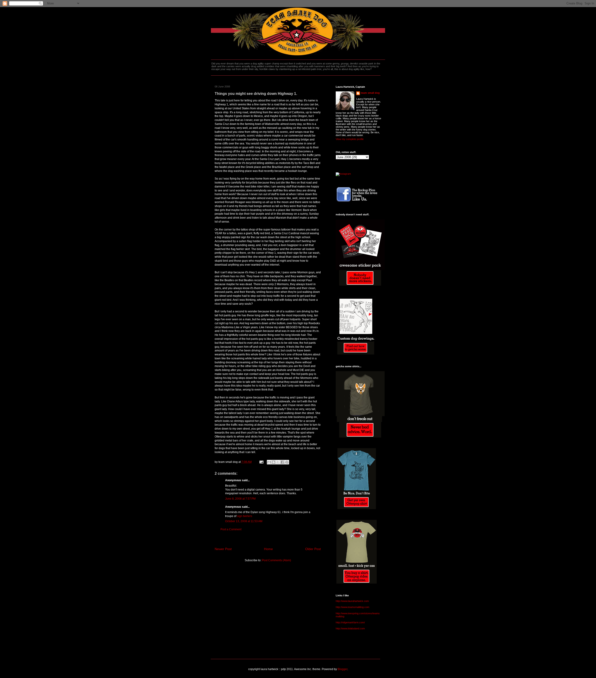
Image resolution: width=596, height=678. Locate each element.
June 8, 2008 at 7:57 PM (240, 498)
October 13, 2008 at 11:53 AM (243, 521)
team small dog (370, 92)
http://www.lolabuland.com (350, 628)
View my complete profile (350, 139)
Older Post (313, 549)
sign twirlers (244, 516)
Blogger (342, 669)
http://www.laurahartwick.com (352, 601)
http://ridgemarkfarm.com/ (350, 622)
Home (268, 549)
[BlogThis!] (273, 462)
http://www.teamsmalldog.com (352, 607)
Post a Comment (230, 529)
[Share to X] (278, 462)
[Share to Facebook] (282, 462)
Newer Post (223, 549)
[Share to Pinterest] (286, 462)
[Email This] (269, 462)
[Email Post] (261, 462)
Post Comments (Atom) (276, 560)
